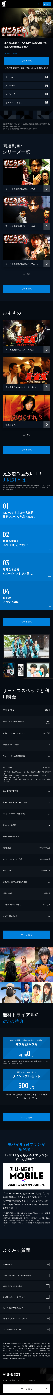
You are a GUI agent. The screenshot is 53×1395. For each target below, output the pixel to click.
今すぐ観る (26, 61)
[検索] (40, 4)
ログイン (47, 4)
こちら (45, 68)
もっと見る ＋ (26, 274)
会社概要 (12, 1380)
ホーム (5, 1380)
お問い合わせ (33, 1380)
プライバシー (22, 1380)
